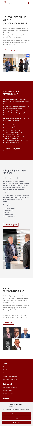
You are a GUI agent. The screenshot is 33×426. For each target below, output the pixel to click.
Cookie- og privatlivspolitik (10, 387)
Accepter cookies (16, 414)
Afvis (16, 418)
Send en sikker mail (8, 394)
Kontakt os (9, 323)
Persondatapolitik (7, 391)
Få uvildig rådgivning (12, 50)
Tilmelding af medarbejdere (10, 376)
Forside (5, 373)
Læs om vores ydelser (12, 149)
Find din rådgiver (11, 225)
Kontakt (5, 370)
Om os (4, 367)
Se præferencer (17, 422)
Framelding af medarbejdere (10, 379)
